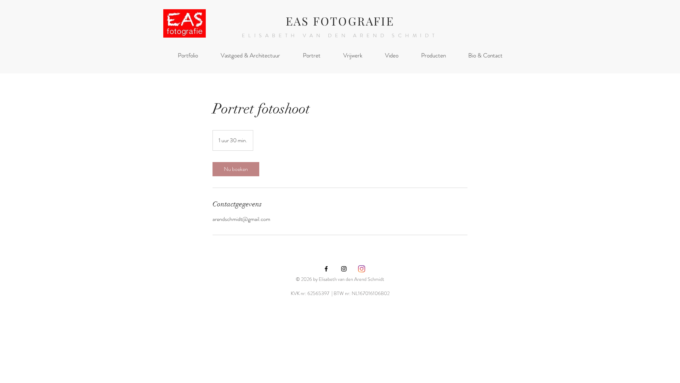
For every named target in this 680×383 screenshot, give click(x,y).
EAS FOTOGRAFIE (340, 20)
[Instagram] (361, 268)
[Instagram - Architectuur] (343, 268)
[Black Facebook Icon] (326, 268)
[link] (235, 169)
